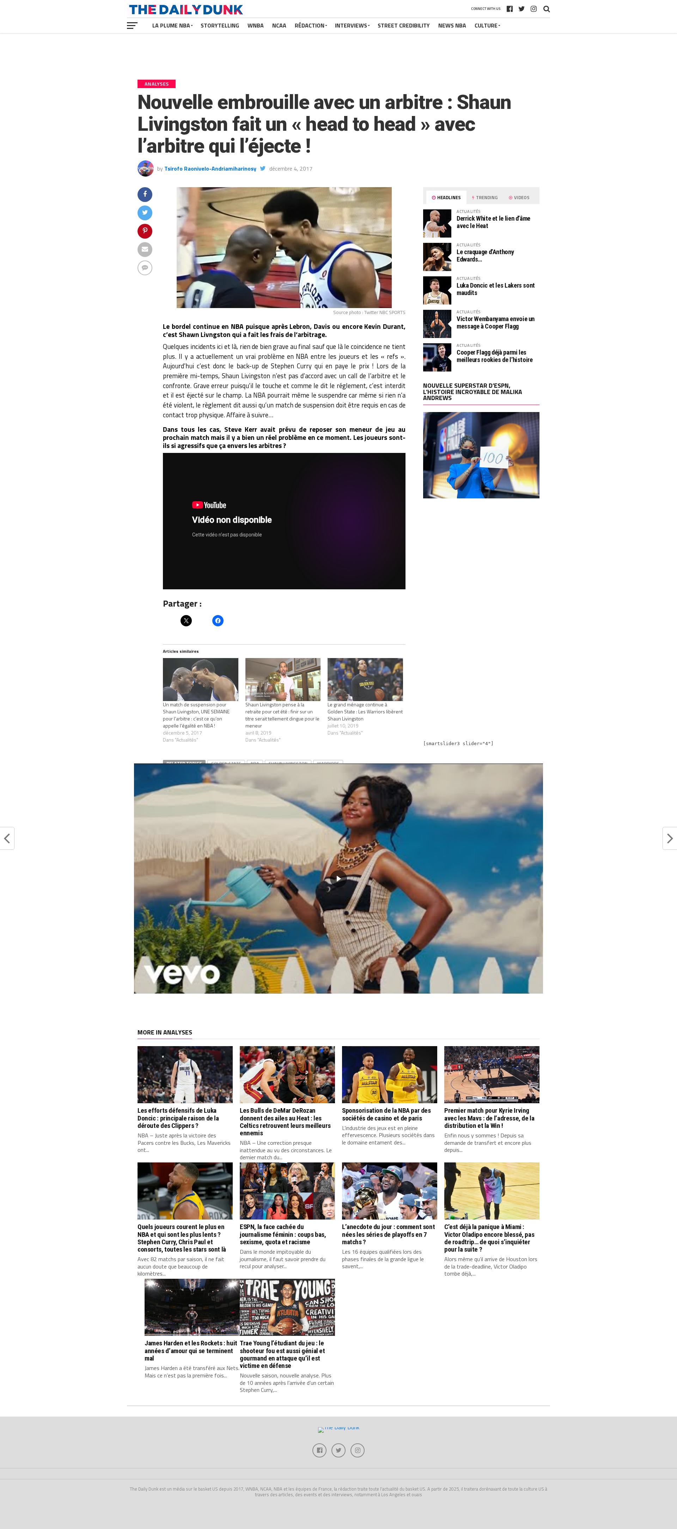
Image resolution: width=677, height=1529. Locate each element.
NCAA (279, 25)
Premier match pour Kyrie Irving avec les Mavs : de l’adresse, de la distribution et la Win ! (489, 1117)
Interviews (351, 25)
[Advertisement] (481, 565)
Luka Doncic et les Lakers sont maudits (496, 289)
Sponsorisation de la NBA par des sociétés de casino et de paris (386, 1114)
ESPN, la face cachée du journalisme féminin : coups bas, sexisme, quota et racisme (283, 1234)
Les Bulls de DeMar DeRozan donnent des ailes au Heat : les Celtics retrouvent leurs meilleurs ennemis (285, 1121)
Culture (486, 25)
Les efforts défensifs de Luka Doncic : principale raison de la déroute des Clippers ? (178, 1117)
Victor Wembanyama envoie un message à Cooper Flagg (496, 322)
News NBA (452, 25)
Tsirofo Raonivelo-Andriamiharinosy (210, 168)
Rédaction (309, 25)
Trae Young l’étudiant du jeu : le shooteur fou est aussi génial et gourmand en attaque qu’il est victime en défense (282, 1354)
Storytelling (220, 25)
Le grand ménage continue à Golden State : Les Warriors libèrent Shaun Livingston (365, 711)
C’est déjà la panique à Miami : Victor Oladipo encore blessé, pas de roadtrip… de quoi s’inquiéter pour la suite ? (489, 1238)
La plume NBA (171, 25)
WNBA (256, 25)
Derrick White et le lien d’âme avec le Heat (493, 222)
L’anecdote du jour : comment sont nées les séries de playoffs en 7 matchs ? (388, 1234)
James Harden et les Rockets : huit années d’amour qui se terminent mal (191, 1350)
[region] (338, 878)
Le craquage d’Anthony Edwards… (485, 255)
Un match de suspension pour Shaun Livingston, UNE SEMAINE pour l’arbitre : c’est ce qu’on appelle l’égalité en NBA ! (196, 715)
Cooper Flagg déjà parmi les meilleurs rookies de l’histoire (495, 356)
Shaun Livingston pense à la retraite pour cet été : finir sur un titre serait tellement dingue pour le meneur (282, 715)
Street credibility (404, 25)
